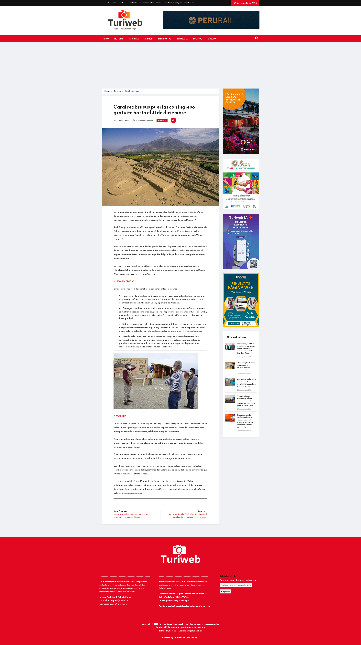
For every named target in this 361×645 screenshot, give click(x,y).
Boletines (122, 3)
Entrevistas (164, 38)
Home (107, 91)
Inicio (106, 38)
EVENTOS (197, 38)
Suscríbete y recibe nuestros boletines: (239, 580)
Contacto (133, 3)
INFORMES (134, 38)
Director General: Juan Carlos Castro (179, 3)
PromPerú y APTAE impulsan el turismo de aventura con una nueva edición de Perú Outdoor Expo (246, 348)
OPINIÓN (149, 38)
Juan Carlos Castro (121, 120)
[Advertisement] (180, 67)
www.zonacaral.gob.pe (130, 493)
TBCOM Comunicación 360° (186, 637)
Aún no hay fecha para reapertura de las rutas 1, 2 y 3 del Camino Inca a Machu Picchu (246, 383)
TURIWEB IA (182, 38)
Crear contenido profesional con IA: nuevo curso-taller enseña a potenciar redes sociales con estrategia (245, 421)
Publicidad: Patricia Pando (150, 3)
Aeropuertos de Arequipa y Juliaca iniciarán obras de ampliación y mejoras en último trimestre (246, 401)
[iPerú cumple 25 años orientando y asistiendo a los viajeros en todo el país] (230, 365)
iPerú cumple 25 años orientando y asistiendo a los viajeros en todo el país (246, 366)
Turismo (117, 91)
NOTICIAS (118, 38)
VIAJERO (212, 38)
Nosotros (112, 3)
